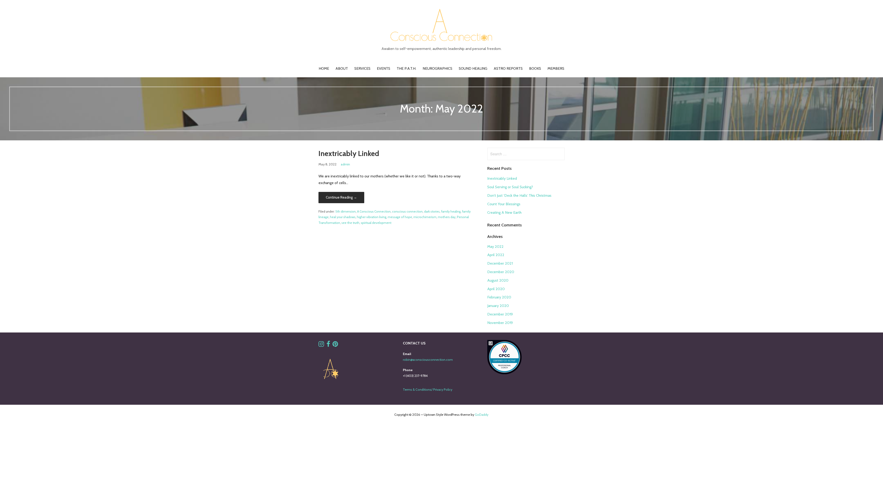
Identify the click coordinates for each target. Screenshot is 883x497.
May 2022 (495, 246)
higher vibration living (371, 217)
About (341, 68)
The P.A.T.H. (406, 68)
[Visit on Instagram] (321, 345)
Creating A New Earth (504, 212)
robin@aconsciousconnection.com (428, 360)
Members (556, 68)
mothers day (447, 217)
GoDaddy (481, 415)
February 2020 (499, 297)
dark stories (432, 211)
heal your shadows (342, 217)
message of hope (400, 217)
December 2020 (500, 272)
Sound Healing (473, 68)
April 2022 (495, 255)
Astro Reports (508, 68)
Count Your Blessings (503, 204)
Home (324, 68)
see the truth (350, 223)
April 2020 (496, 289)
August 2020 (497, 280)
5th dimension (345, 211)
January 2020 (498, 305)
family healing (451, 211)
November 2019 (500, 323)
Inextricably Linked (348, 153)
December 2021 (500, 263)
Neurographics (437, 68)
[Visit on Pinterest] (335, 345)
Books (535, 68)
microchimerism (424, 217)
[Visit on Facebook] (328, 345)
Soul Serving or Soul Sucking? (510, 187)
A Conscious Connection (374, 211)
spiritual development (376, 223)
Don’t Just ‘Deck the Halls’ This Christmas (519, 195)
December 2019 (500, 314)
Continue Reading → (341, 197)
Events (383, 68)
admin (345, 164)
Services (362, 68)
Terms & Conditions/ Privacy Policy (427, 389)
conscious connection (407, 211)
